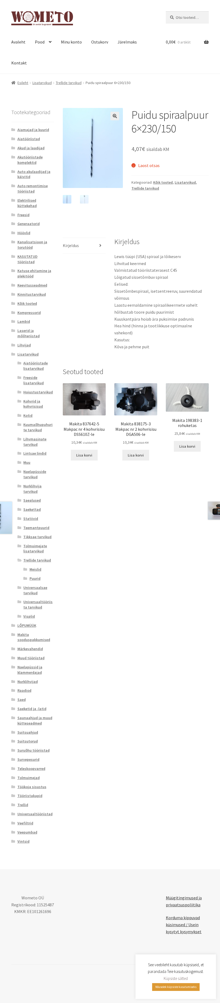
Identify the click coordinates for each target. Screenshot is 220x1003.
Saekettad (32, 509)
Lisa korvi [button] (84, 455)
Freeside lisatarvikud (33, 380)
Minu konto (71, 42)
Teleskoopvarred (31, 768)
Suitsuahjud (27, 732)
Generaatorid (28, 223)
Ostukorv (99, 42)
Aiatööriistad (28, 138)
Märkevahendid (30, 648)
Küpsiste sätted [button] (176, 978)
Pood (40, 42)
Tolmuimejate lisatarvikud (35, 549)
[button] (115, 116)
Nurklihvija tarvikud (32, 489)
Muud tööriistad (31, 658)
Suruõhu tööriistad (33, 750)
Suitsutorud (27, 741)
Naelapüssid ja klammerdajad (29, 670)
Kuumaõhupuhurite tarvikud (38, 427)
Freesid (23, 214)
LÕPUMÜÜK (26, 625)
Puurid (35, 578)
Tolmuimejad (28, 777)
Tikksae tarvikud (37, 536)
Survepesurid (28, 759)
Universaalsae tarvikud (35, 590)
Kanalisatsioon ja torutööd (32, 245)
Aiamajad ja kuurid (33, 129)
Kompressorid (29, 312)
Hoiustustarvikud (38, 392)
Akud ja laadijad (31, 148)
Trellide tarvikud (69, 82)
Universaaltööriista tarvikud (38, 604)
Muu (26, 462)
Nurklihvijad (27, 681)
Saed (21, 699)
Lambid (23, 321)
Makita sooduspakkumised (33, 637)
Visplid (29, 616)
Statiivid (30, 518)
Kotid (27, 415)
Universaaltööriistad (35, 814)
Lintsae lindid (34, 453)
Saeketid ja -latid (31, 708)
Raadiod (24, 690)
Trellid (22, 804)
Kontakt (19, 63)
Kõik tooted (163, 182)
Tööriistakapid (29, 795)
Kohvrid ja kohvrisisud (33, 404)
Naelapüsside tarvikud (34, 474)
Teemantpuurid (36, 527)
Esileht (22, 82)
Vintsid (23, 841)
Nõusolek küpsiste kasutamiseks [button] (175, 987)
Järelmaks (127, 42)
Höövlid (23, 232)
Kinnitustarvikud (31, 294)
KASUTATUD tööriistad (27, 259)
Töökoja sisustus (31, 786)
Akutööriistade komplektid (30, 160)
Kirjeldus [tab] (71, 245)
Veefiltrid (25, 823)
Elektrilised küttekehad (27, 203)
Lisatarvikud (42, 82)
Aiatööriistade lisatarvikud (35, 366)
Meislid (35, 569)
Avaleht (18, 42)
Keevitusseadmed (32, 285)
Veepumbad (27, 832)
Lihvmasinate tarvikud (34, 442)
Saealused (32, 500)
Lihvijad (24, 345)
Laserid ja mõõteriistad (28, 333)
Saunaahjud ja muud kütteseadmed (34, 720)
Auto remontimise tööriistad (32, 188)
